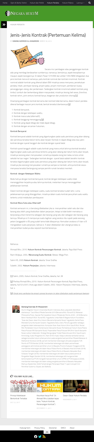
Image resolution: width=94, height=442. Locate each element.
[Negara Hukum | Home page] (21, 13)
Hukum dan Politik (37, 3)
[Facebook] (35, 436)
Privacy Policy (39, 428)
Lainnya (80, 3)
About (72, 428)
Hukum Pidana (67, 3)
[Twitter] (39, 436)
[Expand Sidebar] (4, 24)
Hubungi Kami (25, 428)
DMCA (63, 428)
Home (5, 3)
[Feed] (44, 436)
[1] (76, 95)
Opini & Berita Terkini (19, 3)
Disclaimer (53, 428)
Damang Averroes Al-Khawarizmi (26, 41)
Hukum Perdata (53, 3)
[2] (69, 104)
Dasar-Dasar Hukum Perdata (75, 395)
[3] (42, 119)
